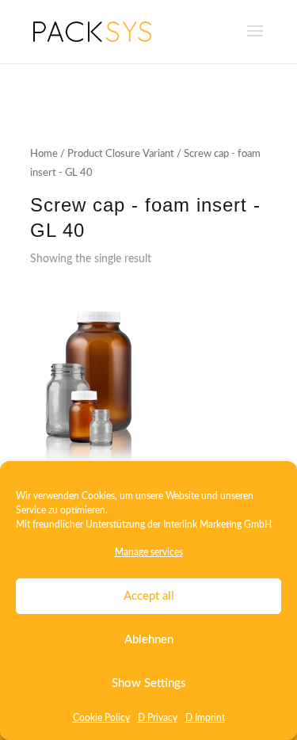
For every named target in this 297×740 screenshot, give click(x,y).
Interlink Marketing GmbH (217, 524)
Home (44, 154)
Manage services (149, 552)
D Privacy (157, 718)
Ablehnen (148, 640)
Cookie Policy (101, 718)
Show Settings (149, 683)
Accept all (149, 596)
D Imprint (205, 718)
